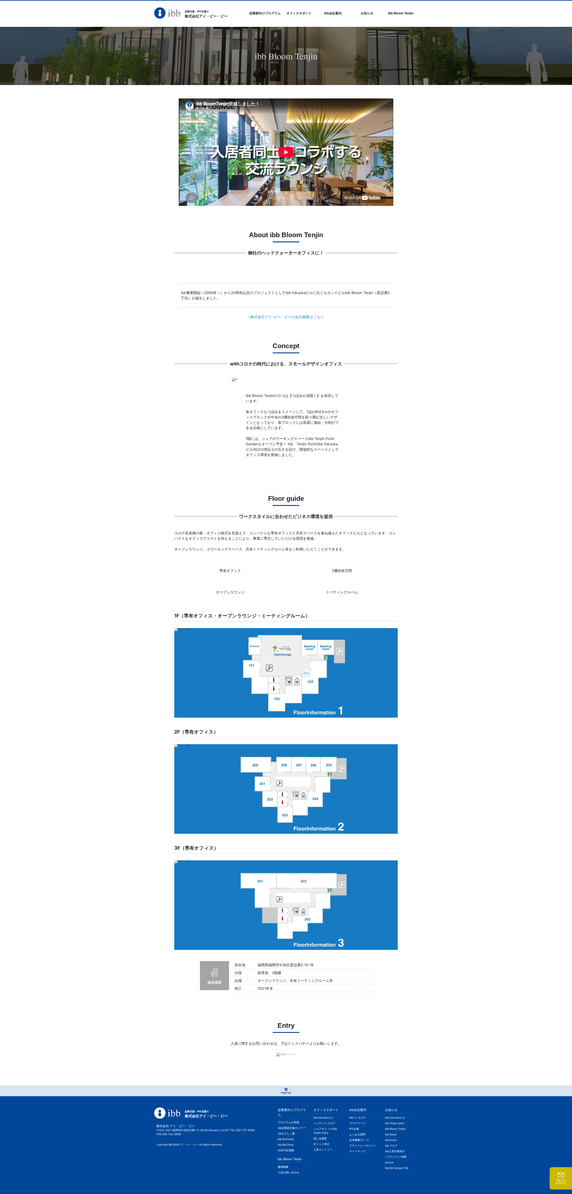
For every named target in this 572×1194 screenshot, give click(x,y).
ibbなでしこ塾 (286, 1133)
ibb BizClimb (285, 1144)
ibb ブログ (391, 1145)
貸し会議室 (320, 1138)
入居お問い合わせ (288, 1172)
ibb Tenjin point (394, 1123)
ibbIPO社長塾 (286, 1150)
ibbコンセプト (357, 1117)
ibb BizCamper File (396, 1168)
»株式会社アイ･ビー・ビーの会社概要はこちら (286, 317)
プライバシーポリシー (362, 1145)
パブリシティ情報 (395, 1156)
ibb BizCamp (286, 1139)
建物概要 (283, 1166)
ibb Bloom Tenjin (395, 1128)
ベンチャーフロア (324, 1123)
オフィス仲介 (321, 1144)
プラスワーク (357, 1123)
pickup (389, 1162)
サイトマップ (357, 1151)
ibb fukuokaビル (323, 1117)
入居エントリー (322, 1149)
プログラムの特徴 (288, 1122)
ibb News (391, 1134)
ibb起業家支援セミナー (292, 1128)
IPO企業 (354, 1128)
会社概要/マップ (359, 1140)
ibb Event (391, 1140)
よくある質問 (357, 1134)
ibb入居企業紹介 (395, 1151)
